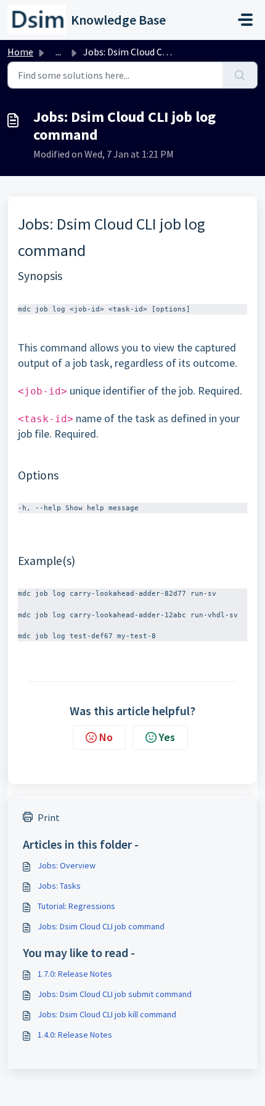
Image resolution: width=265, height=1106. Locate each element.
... (58, 52)
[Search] (240, 75)
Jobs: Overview (67, 865)
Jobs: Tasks (59, 885)
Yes (167, 737)
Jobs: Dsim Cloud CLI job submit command (115, 994)
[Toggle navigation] (245, 20)
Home (20, 52)
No (106, 737)
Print (49, 817)
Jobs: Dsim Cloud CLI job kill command (107, 1014)
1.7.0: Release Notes (75, 973)
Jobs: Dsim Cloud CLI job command (101, 926)
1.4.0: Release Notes (75, 1034)
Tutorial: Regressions (76, 906)
